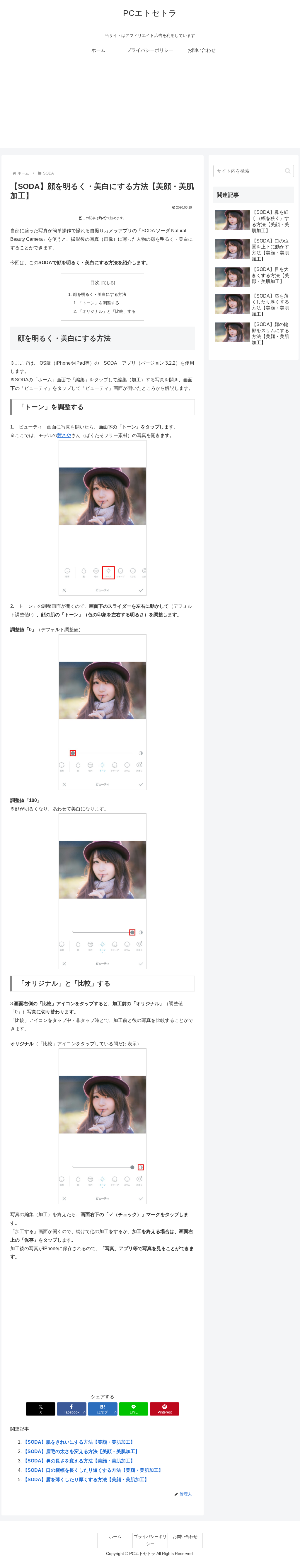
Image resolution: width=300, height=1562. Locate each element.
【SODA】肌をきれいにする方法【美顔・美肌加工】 (79, 1442)
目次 (95, 282)
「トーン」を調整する (98, 303)
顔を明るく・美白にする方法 (99, 294)
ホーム (115, 1536)
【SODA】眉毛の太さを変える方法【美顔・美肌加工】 (81, 1451)
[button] (288, 171)
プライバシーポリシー (150, 1540)
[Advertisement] (150, 107)
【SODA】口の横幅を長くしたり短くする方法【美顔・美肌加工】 (93, 1470)
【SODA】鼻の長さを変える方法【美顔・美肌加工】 (79, 1460)
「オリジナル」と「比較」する (107, 311)
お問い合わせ (185, 1536)
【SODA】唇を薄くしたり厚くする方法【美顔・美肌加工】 (86, 1479)
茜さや (64, 435)
